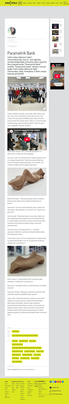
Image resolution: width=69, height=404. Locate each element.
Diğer (13, 391)
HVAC (29, 387)
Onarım (22, 395)
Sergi (13, 387)
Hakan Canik (40, 351)
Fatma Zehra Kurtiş (17, 351)
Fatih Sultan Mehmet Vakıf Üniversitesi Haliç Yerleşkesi (26, 348)
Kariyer (53, 3)
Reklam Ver (55, 387)
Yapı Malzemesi (7, 396)
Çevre (6, 383)
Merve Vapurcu (16, 354)
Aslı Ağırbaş (15, 331)
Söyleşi (43, 3)
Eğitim (13, 383)
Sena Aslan (15, 358)
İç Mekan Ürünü (30, 392)
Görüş (48, 3)
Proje (34, 3)
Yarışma (30, 3)
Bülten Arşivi (41, 396)
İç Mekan (22, 383)
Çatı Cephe (30, 385)
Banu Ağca (33, 341)
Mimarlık (7, 391)
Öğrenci (18, 385)
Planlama (22, 399)
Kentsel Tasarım (22, 386)
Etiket (57, 3)
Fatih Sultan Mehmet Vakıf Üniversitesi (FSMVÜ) (25, 335)
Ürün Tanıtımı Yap (57, 394)
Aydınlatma (30, 383)
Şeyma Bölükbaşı (17, 361)
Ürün (29, 381)
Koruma (22, 389)
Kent (6, 389)
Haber (20, 3)
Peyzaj (22, 397)
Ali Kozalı (14, 341)
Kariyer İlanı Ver (56, 390)
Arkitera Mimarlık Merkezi (42, 384)
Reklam (40, 391)
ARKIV (61, 3)
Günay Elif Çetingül (29, 351)
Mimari (22, 391)
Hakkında (40, 387)
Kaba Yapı (30, 395)
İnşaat (6, 387)
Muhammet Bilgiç (27, 354)
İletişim (40, 393)
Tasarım (7, 393)
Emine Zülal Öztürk (17, 344)
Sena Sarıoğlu (35, 358)
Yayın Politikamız (42, 389)
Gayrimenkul (8, 385)
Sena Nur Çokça (25, 358)
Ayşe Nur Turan (23, 341)
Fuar (13, 385)
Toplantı (13, 389)
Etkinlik (25, 3)
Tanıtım (39, 3)
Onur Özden (37, 354)
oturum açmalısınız (28, 369)
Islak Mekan (30, 389)
